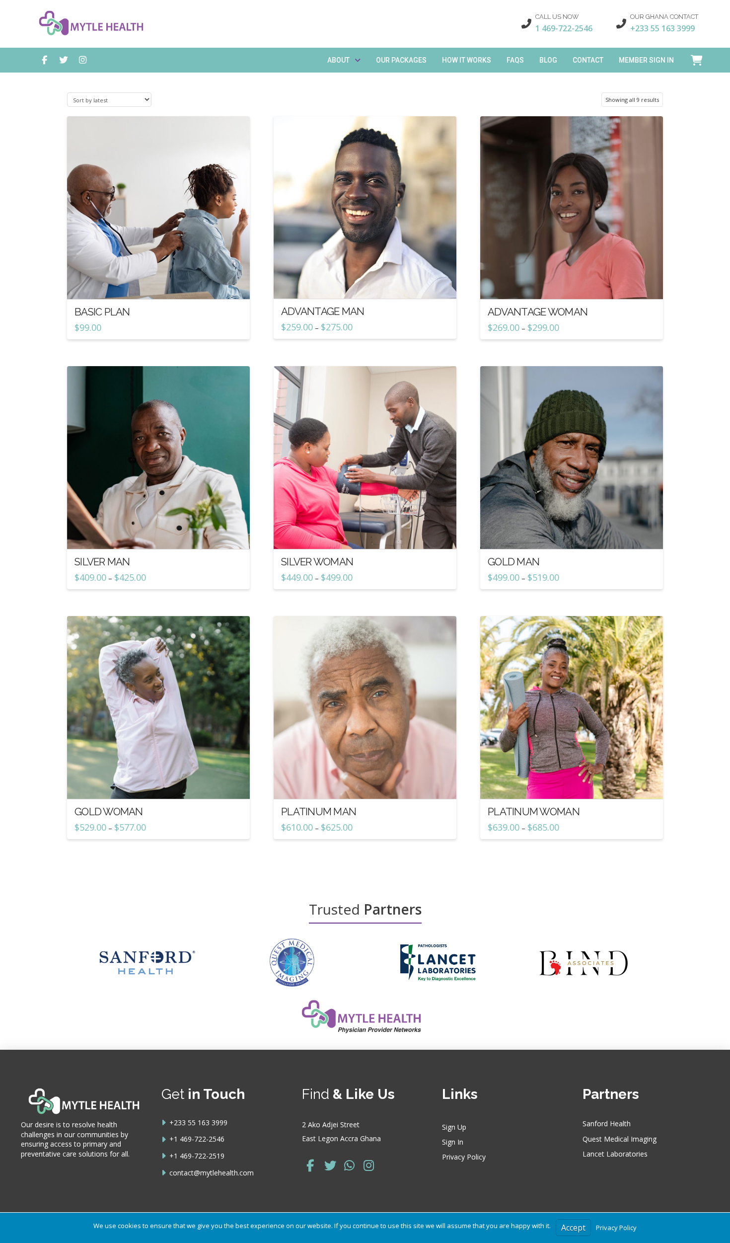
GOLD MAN (513, 562)
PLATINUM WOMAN (534, 812)
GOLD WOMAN (108, 812)
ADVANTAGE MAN (323, 311)
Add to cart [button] (162, 282)
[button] (691, 60)
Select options (368, 282)
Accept (573, 1227)
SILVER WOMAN (317, 562)
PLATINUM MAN (318, 812)
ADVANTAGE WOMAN (537, 312)
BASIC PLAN (102, 312)
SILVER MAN (102, 562)
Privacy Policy (616, 1227)
